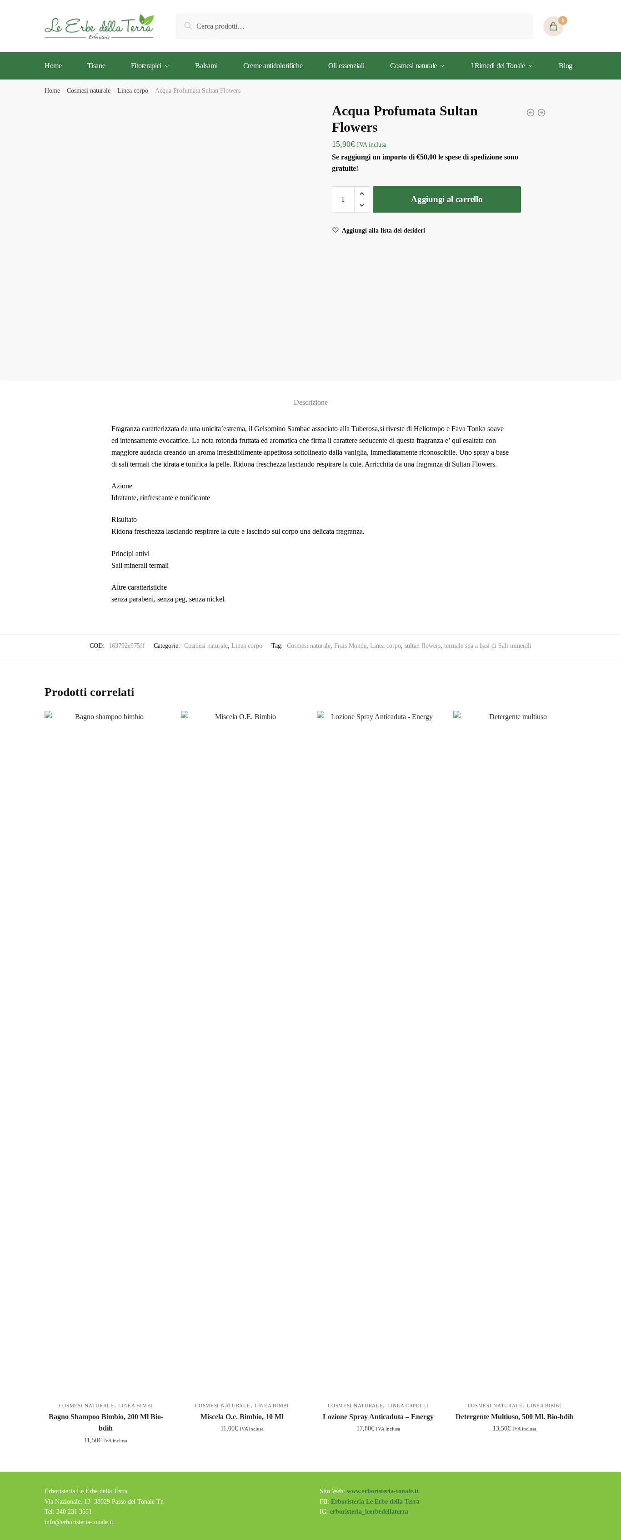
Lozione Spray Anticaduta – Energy (378, 1417)
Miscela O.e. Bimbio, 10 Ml (241, 1417)
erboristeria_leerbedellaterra (369, 1511)
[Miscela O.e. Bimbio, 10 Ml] (242, 1051)
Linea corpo (132, 90)
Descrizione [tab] (311, 402)
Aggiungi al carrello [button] (106, 1460)
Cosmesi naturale (88, 90)
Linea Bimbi (135, 1405)
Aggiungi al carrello (446, 199)
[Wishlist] (153, 724)
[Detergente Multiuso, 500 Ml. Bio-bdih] (514, 1051)
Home (52, 90)
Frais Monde (350, 645)
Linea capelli (408, 1405)
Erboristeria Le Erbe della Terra (375, 1501)
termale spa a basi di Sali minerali (487, 645)
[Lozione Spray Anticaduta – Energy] (378, 1051)
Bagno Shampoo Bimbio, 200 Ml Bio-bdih (106, 1422)
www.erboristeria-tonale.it (383, 1491)
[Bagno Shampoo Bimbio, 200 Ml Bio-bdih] (106, 1051)
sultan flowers (423, 645)
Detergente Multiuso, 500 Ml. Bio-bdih (515, 1417)
